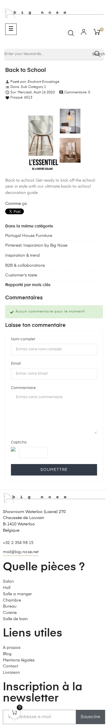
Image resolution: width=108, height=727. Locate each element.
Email (16, 364)
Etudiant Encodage (43, 82)
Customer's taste (21, 275)
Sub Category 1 (33, 87)
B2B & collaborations (25, 266)
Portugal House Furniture (28, 236)
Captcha (18, 442)
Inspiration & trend (22, 256)
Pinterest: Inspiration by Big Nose (36, 245)
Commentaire (23, 388)
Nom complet (23, 339)
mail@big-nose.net (21, 552)
